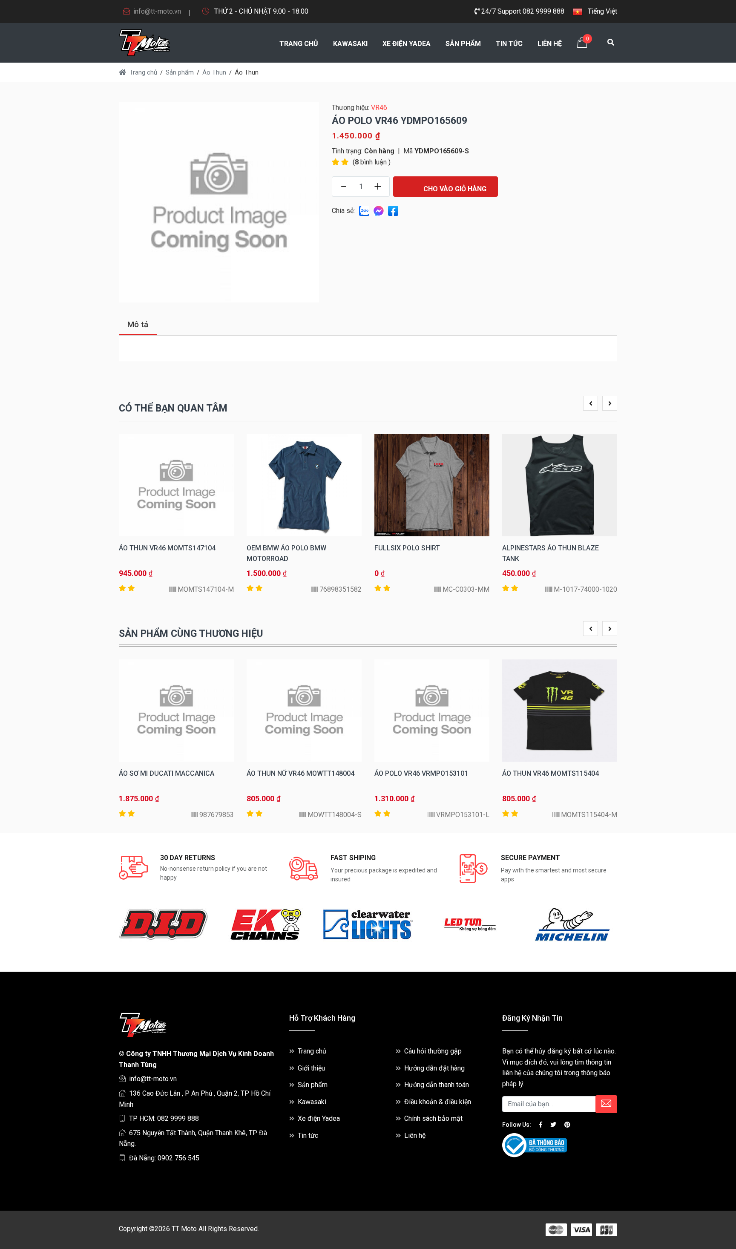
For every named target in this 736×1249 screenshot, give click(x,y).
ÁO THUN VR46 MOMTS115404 (550, 773)
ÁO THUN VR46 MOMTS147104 (167, 548)
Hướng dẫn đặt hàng (434, 1068)
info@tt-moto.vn (157, 11)
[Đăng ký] (606, 1104)
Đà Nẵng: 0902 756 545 (164, 1158)
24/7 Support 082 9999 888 (522, 11)
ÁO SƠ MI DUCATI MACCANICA (166, 773)
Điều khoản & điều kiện (437, 1102)
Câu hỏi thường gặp (433, 1051)
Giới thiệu (311, 1068)
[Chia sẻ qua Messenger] (379, 211)
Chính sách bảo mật (433, 1118)
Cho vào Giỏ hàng (454, 189)
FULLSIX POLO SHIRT (407, 548)
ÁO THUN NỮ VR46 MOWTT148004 (300, 773)
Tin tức (509, 44)
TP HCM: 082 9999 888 (164, 1118)
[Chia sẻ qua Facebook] (393, 211)
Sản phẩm (463, 44)
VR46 (379, 108)
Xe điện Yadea (406, 44)
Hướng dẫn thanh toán (436, 1085)
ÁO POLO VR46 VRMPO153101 (421, 773)
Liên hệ (550, 44)
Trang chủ (298, 44)
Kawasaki (350, 44)
